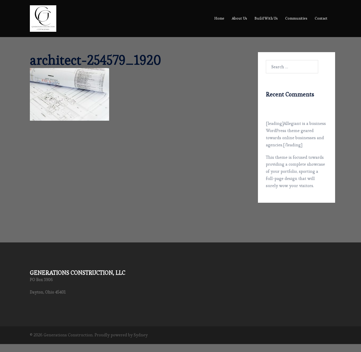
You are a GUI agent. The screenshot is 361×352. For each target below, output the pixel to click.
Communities (296, 18)
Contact (321, 18)
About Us (239, 18)
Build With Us (266, 18)
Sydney (141, 335)
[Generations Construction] (43, 17)
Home (219, 18)
